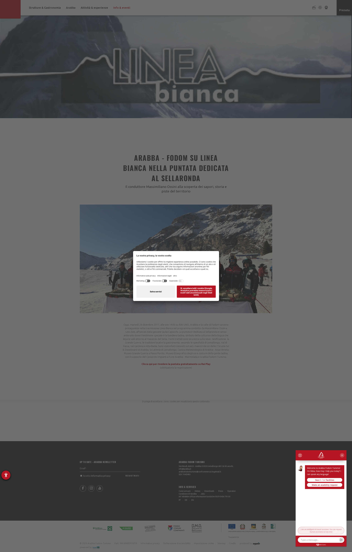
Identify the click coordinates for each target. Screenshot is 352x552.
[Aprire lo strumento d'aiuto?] (5, 475)
